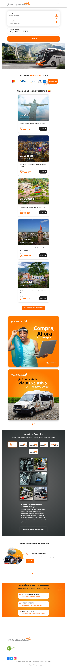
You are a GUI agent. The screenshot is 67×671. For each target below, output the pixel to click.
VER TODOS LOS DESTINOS (33, 308)
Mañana (18, 32)
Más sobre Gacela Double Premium (33, 529)
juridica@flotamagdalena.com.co (31, 596)
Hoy (11, 32)
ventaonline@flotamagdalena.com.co (32, 605)
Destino (12, 21)
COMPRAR (43, 128)
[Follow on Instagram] (15, 658)
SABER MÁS (30, 561)
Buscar (34, 39)
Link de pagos (53, 81)
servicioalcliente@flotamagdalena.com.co (33, 613)
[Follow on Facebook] (8, 658)
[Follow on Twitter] (11, 658)
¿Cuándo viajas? (14, 29)
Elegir (26, 32)
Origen (12, 13)
